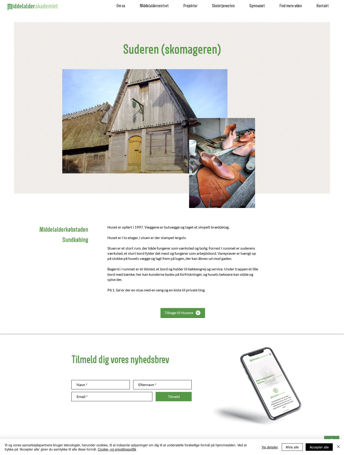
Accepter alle (319, 447)
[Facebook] (6, 227)
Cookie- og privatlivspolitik (117, 449)
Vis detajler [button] (270, 447)
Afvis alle (292, 447)
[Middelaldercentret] (6, 211)
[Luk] (338, 447)
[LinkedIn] (6, 244)
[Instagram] (6, 219)
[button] (124, 6)
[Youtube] (6, 236)
